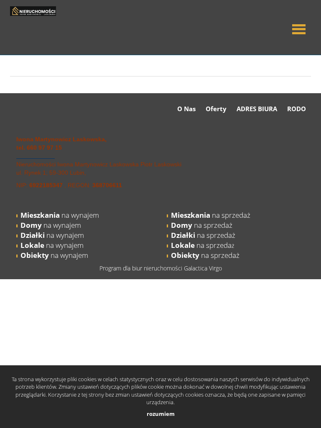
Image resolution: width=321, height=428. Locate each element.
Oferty (216, 108)
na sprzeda (201, 245)
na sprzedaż (210, 215)
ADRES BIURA (257, 108)
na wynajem (59, 215)
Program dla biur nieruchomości (141, 268)
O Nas (186, 108)
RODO (296, 108)
